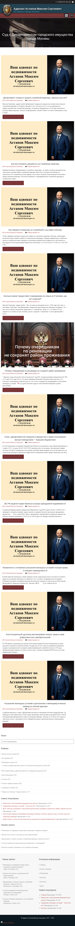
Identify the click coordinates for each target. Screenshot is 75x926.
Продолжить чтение (13, 117)
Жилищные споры (8, 762)
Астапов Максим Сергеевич (13, 100)
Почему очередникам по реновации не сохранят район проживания (35, 370)
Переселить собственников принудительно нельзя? (20, 803)
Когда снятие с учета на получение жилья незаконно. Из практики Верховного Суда (31, 819)
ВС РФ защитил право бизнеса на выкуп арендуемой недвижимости (35, 503)
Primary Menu (66, 15)
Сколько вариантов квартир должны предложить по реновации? (23, 843)
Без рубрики (6, 758)
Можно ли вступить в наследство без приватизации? (20, 835)
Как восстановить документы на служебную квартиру (35, 163)
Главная (42, 865)
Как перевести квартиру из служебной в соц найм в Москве (35, 230)
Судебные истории (8, 788)
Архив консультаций (9, 754)
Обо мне (43, 877)
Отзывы (4, 779)
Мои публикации (7, 775)
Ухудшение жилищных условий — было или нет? (19, 806)
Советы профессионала (10, 783)
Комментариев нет (33, 100)
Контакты (43, 882)
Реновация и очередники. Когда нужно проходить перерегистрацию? (25, 830)
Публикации (44, 873)
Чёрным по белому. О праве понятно (14, 792)
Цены (42, 886)
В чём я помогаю (45, 869)
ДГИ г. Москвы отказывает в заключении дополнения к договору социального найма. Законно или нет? (37, 809)
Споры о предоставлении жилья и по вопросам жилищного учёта (25, 765)
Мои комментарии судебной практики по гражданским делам (22, 771)
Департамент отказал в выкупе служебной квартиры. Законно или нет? (35, 97)
